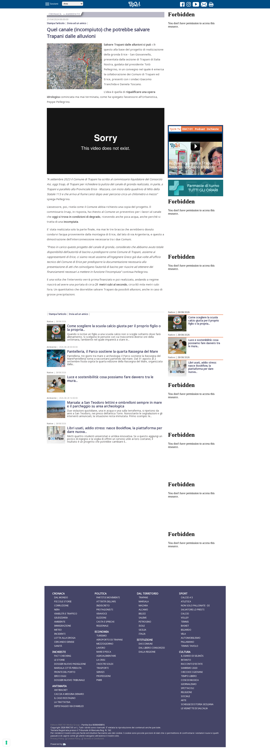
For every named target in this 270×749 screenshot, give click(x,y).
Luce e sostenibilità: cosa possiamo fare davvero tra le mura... (204, 343)
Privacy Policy (57, 738)
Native (50, 321)
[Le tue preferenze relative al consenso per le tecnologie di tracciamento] (6, 742)
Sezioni (53, 3)
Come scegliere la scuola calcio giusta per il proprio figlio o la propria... (203, 320)
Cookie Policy (73, 738)
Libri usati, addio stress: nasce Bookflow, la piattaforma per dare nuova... (202, 367)
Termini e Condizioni (93, 738)
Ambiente (52, 346)
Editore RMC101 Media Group (65, 724)
